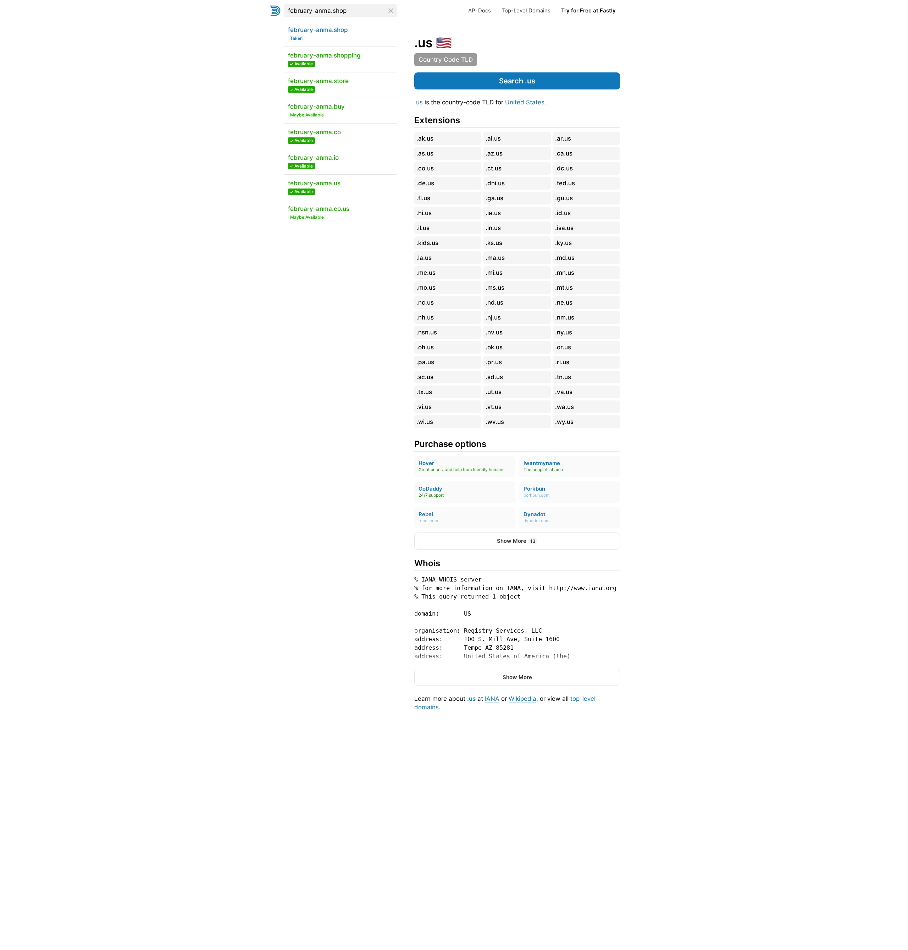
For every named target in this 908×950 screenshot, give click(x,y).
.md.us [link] (565, 257)
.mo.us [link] (426, 287)
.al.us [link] (493, 138)
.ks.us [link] (494, 242)
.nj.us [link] (493, 317)
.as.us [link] (424, 153)
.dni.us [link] (495, 183)
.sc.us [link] (424, 377)
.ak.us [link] (424, 138)
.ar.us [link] (563, 138)
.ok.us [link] (494, 347)
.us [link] (423, 42)
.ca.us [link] (563, 153)
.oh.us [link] (425, 347)
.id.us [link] (563, 213)
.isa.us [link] (564, 227)
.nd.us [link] (494, 302)
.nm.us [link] (564, 317)
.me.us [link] (426, 272)
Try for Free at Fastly (588, 10)
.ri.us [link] (562, 362)
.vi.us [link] (424, 406)
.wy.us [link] (564, 421)
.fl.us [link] (423, 198)
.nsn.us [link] (426, 332)
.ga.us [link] (494, 198)
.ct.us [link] (494, 168)
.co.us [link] (425, 168)
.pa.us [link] (425, 362)
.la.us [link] (424, 257)
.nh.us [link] (425, 317)
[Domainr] (275, 10)
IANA (492, 698)
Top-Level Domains (526, 10)
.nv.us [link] (494, 332)
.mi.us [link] (494, 272)
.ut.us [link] (494, 391)
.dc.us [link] (564, 168)
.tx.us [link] (424, 391)
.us (418, 102)
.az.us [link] (494, 153)
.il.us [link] (423, 227)
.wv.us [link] (495, 421)
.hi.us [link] (424, 213)
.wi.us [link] (424, 421)
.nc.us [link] (425, 302)
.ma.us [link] (495, 257)
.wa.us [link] (564, 406)
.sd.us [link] (494, 377)
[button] (517, 80)
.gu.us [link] (564, 198)
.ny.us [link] (563, 332)
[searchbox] (340, 10)
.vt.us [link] (494, 406)
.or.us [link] (563, 347)
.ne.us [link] (563, 302)
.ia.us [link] (493, 213)
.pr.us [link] (494, 362)
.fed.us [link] (565, 183)
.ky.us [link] (563, 242)
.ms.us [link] (495, 287)
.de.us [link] (425, 183)
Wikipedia (522, 698)
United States (524, 102)
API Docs (479, 10)
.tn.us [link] (563, 377)
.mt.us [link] (564, 287)
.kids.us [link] (427, 242)
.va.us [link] (563, 391)
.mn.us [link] (564, 272)
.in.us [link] (493, 227)
